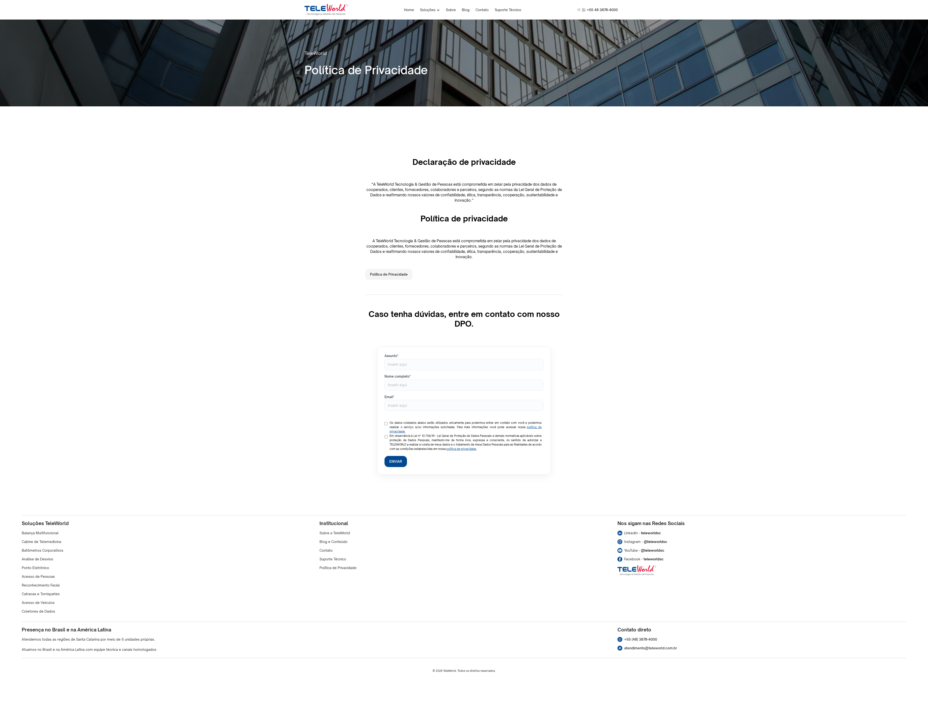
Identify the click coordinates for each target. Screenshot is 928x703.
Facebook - (644, 559)
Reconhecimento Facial (41, 585)
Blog (466, 10)
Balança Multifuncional (40, 533)
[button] (430, 9)
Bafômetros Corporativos (42, 550)
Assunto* (391, 356)
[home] (326, 9)
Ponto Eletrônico (35, 568)
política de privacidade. (461, 449)
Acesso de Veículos (38, 602)
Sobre (451, 10)
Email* (389, 397)
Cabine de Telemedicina (41, 542)
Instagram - (645, 542)
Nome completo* (397, 376)
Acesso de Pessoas (38, 576)
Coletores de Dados (38, 611)
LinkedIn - (642, 533)
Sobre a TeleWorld (334, 533)
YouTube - (644, 550)
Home (409, 10)
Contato (482, 10)
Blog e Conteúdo (333, 542)
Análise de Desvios (37, 559)
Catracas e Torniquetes (41, 594)
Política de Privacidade (389, 274)
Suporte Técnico (508, 10)
